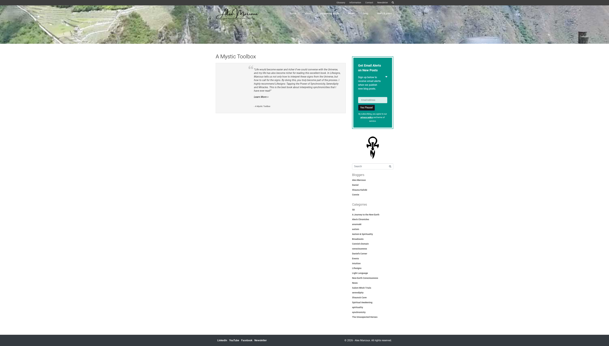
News (355, 283)
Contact (369, 2)
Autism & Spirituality (362, 234)
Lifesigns (356, 268)
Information (355, 2)
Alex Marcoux (359, 180)
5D (353, 209)
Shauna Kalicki (359, 190)
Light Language (360, 273)
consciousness (359, 248)
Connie (355, 194)
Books (351, 13)
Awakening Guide (329, 13)
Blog (365, 13)
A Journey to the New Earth (365, 214)
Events (355, 258)
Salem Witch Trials (361, 288)
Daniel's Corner (359, 253)
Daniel (355, 185)
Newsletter (382, 2)
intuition (356, 263)
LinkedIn (222, 340)
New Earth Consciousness (365, 278)
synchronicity (359, 312)
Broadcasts (357, 239)
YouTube (234, 340)
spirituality (357, 307)
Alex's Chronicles (360, 219)
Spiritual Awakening (362, 302)
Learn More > (261, 96)
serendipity (357, 292)
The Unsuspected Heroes (364, 317)
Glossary (341, 2)
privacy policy (366, 117)
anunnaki (356, 224)
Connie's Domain (360, 244)
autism (355, 229)
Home (293, 13)
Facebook (246, 340)
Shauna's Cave (359, 297)
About (308, 13)
